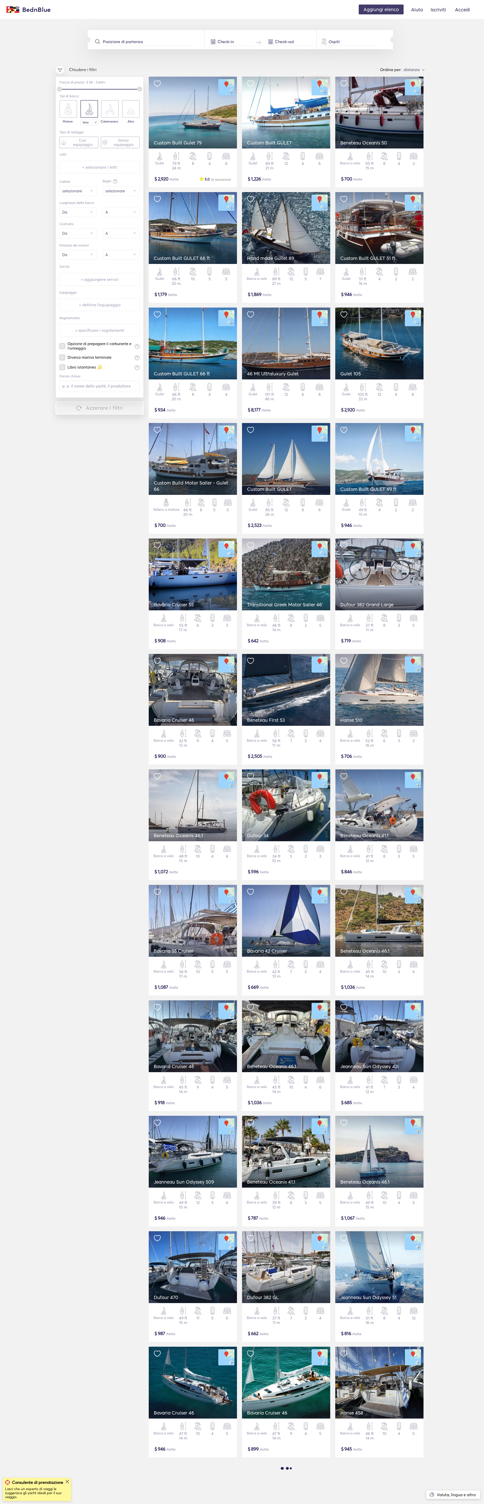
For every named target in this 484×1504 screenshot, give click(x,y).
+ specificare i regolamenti (99, 330)
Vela (85, 122)
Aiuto (417, 10)
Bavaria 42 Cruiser (267, 951)
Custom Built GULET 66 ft (182, 258)
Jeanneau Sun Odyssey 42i (369, 1066)
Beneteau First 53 (266, 720)
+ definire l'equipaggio (99, 304)
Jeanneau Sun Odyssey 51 (368, 1297)
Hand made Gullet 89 (270, 258)
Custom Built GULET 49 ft (368, 489)
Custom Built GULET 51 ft (367, 258)
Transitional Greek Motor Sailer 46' (285, 604)
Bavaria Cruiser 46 (174, 720)
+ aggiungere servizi (99, 279)
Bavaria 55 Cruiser (174, 951)
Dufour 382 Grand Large (367, 604)
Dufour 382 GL (263, 1297)
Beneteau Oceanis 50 (363, 143)
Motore (68, 121)
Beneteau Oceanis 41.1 (364, 835)
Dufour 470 (166, 1297)
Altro (131, 121)
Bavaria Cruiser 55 (174, 604)
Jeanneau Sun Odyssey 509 (184, 1182)
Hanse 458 (351, 1413)
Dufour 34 (258, 835)
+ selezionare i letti (99, 167)
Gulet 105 (350, 374)
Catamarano (109, 121)
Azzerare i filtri (104, 408)
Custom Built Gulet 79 (178, 143)
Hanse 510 (351, 720)
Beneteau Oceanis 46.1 (178, 835)
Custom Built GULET (269, 143)
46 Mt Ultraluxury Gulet (273, 374)
